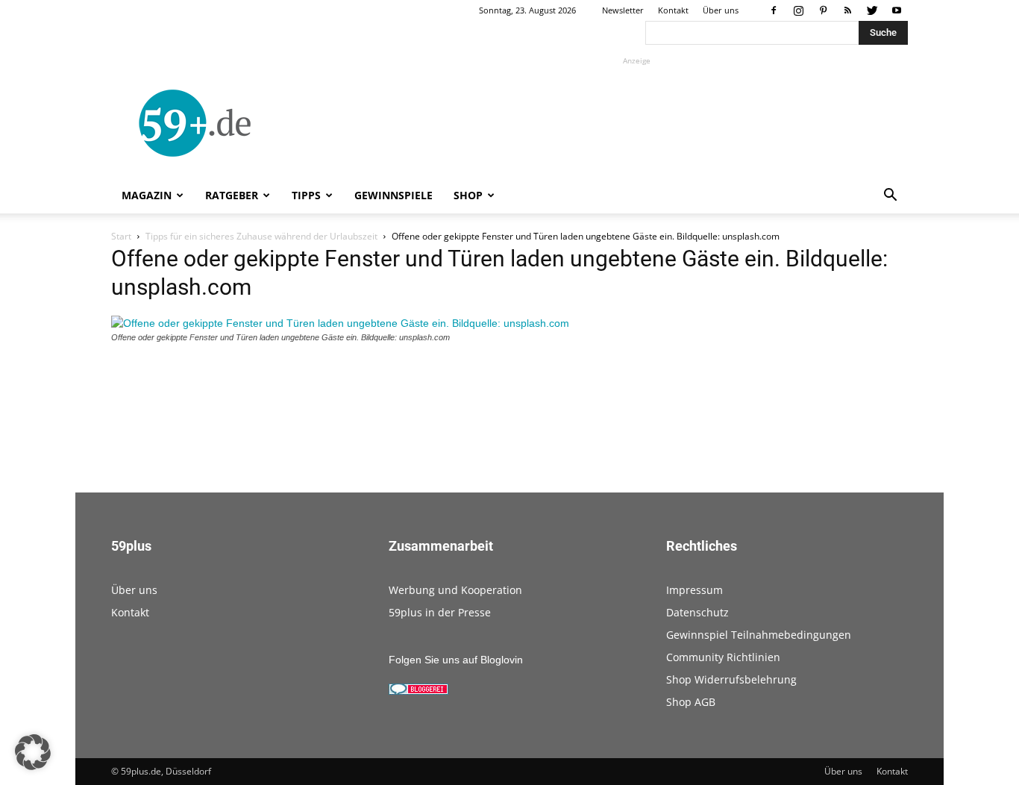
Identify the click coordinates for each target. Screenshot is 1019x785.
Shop (468, 195)
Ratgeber (231, 195)
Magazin (147, 195)
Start (121, 236)
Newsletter (623, 10)
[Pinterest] (823, 10)
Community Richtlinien (723, 657)
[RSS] (847, 10)
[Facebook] (773, 10)
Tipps (306, 195)
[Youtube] (896, 10)
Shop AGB (690, 702)
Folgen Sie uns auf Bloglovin (456, 660)
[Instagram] (798, 10)
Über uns (721, 10)
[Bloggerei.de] (418, 691)
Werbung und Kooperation (455, 590)
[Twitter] (872, 10)
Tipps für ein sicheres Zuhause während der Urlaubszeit (261, 236)
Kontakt (673, 10)
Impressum (694, 590)
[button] (890, 197)
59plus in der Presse (440, 612)
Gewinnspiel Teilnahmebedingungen (758, 635)
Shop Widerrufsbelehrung (731, 679)
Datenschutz (697, 612)
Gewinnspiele (393, 195)
